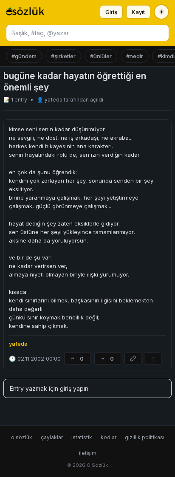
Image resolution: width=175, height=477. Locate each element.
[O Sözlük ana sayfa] (25, 12)
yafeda (54, 99)
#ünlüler (101, 56)
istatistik (81, 437)
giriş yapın (74, 388)
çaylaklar (52, 437)
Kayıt (138, 11)
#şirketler (63, 56)
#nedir (134, 56)
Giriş (111, 11)
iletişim (87, 453)
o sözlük (21, 437)
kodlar (108, 437)
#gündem (24, 56)
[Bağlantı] (132, 358)
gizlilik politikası (144, 437)
